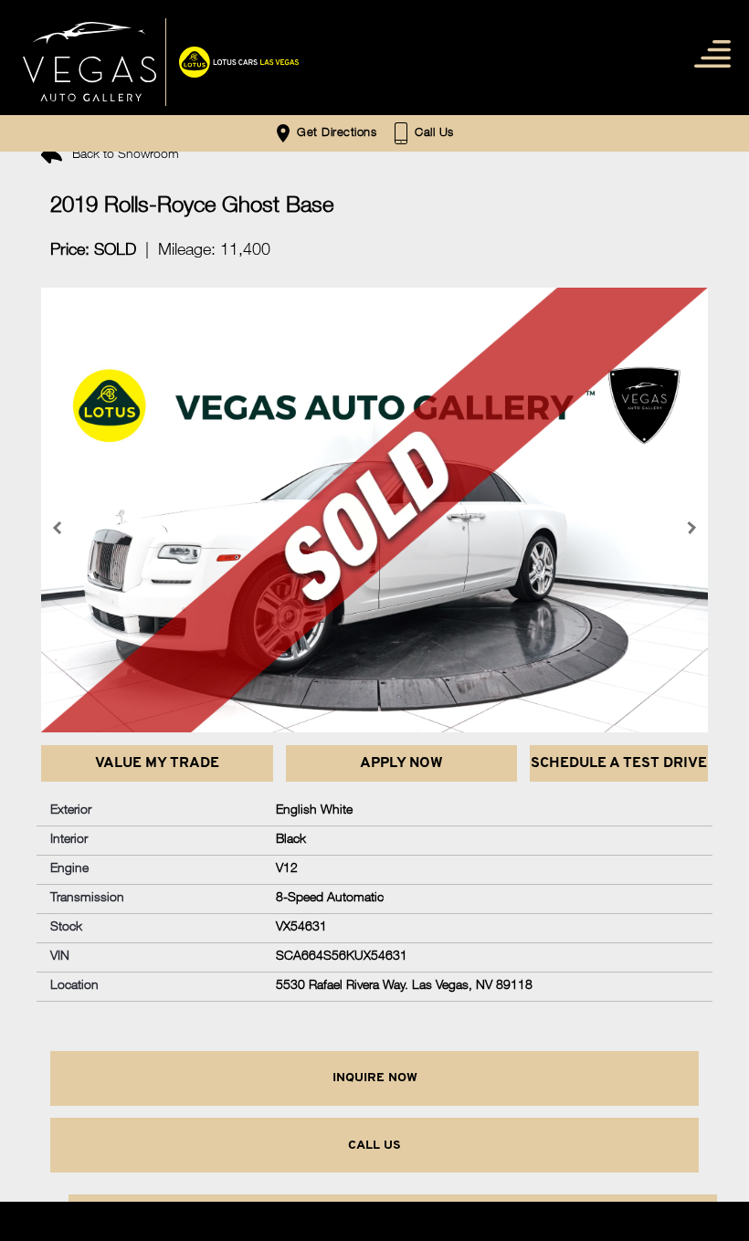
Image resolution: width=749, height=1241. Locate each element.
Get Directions (334, 134)
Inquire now (374, 1078)
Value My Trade (157, 763)
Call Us (374, 1145)
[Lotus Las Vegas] (89, 62)
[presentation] (59, 528)
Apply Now (401, 763)
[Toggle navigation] (708, 52)
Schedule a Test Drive (619, 763)
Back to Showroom (124, 155)
